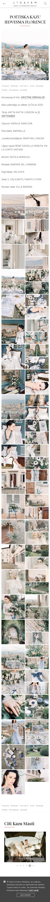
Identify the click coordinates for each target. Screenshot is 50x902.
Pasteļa (40, 86)
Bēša (5, 90)
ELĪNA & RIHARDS (26, 858)
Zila (32, 86)
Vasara (6, 86)
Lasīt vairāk (34, 890)
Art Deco (24, 86)
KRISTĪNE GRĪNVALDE (33, 97)
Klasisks (15, 86)
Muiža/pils (14, 90)
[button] (17, 865)
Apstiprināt (25, 895)
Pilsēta (24, 90)
